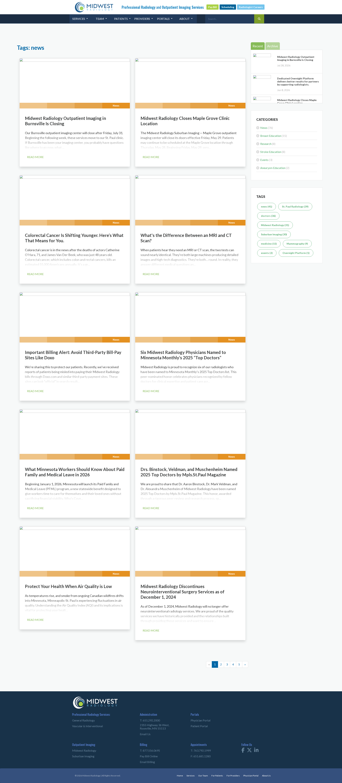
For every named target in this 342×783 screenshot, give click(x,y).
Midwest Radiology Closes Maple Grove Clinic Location (297, 101)
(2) (274, 167)
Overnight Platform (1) (296, 252)
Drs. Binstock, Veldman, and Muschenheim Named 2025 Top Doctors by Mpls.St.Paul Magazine (189, 472)
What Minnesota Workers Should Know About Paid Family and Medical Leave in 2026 (75, 472)
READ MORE (35, 157)
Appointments (196, 743)
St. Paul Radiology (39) (295, 206)
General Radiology (81, 720)
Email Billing (145, 760)
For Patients (213, 774)
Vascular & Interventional (84, 726)
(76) (266, 127)
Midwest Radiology (81, 749)
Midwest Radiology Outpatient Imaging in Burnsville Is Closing (295, 58)
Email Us (144, 733)
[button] (80, 18)
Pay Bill (212, 7)
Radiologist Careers (251, 7)
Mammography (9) (297, 243)
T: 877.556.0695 (147, 749)
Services (185, 774)
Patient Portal (197, 726)
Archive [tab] (272, 46)
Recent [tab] (258, 46)
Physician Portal (198, 720)
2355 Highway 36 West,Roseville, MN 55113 (151, 726)
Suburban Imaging (80, 755)
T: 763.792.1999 (198, 749)
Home (174, 774)
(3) (266, 159)
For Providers (230, 774)
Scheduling (227, 7)
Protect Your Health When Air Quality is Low (68, 586)
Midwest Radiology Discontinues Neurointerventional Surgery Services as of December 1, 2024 (182, 592)
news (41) (266, 206)
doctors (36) (268, 215)
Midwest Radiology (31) (275, 225)
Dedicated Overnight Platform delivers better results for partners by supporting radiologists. (298, 81)
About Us (266, 774)
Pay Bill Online (147, 755)
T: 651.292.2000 (147, 720)
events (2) (267, 252)
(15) (273, 135)
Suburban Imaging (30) (274, 234)
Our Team (198, 774)
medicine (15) (269, 243)
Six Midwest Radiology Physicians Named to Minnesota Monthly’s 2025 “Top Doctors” (183, 355)
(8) (267, 143)
